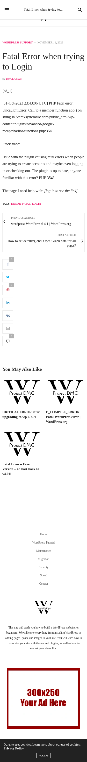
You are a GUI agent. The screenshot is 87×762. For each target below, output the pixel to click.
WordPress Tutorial (43, 542)
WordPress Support (17, 42)
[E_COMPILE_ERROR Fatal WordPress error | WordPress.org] (65, 392)
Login (36, 203)
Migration (43, 559)
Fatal (26, 203)
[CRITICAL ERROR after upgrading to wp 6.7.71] (21, 392)
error (16, 203)
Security (43, 567)
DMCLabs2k (14, 78)
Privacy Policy (14, 748)
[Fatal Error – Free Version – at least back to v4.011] (21, 444)
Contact (43, 583)
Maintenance (43, 550)
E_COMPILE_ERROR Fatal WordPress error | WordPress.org (63, 417)
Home (43, 534)
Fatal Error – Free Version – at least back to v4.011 (20, 469)
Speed (43, 575)
